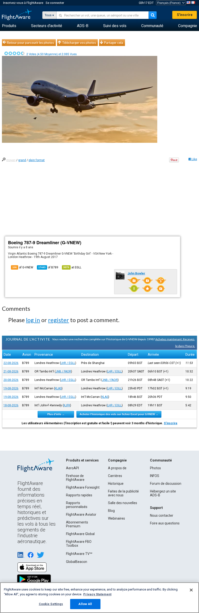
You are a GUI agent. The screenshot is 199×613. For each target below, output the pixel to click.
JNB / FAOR (63, 371)
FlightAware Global (80, 534)
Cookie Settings (51, 604)
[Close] (191, 590)
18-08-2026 (10, 405)
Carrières (115, 476)
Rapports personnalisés (76, 505)
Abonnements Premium (77, 524)
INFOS (154, 476)
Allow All (85, 604)
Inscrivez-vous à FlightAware (23, 3)
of (48, 267)
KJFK (67, 405)
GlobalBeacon (76, 562)
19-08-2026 (10, 388)
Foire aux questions (165, 523)
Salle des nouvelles (122, 503)
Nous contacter (161, 515)
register (58, 319)
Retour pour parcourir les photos (30, 43)
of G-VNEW (22, 267)
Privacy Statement (97, 594)
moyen (11, 160)
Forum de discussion (165, 483)
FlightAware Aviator (81, 514)
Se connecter (55, 3)
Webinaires (116, 518)
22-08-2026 (10, 363)
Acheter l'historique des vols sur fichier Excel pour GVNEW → (119, 414)
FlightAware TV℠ (79, 554)
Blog (111, 511)
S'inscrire (184, 15)
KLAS (58, 388)
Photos (155, 468)
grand (22, 160)
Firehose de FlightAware (75, 478)
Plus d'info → (56, 414)
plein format (37, 160)
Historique (116, 483)
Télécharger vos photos (79, 43)
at (72, 267)
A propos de (117, 468)
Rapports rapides (79, 495)
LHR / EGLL (68, 363)
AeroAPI (72, 468)
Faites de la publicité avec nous (123, 493)
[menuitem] (9, 26)
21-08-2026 (10, 371)
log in (33, 319)
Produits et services (82, 460)
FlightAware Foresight (83, 487)
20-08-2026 (10, 380)
